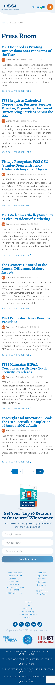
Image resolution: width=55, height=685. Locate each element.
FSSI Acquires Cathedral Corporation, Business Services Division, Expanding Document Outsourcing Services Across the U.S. (27, 108)
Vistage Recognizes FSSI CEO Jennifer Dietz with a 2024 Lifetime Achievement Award (25, 165)
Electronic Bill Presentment (14, 579)
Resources (42, 585)
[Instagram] (27, 624)
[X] (21, 624)
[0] (43, 7)
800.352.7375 (28, 672)
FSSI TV (28, 602)
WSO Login (28, 608)
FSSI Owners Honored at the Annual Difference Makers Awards (24, 268)
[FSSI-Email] (39, 624)
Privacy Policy (28, 611)
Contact (28, 605)
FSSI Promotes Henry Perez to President (26, 320)
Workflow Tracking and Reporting (14, 588)
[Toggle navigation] (32, 7)
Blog (42, 588)
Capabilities (42, 575)
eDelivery (14, 584)
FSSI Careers (42, 591)
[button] (38, 7)
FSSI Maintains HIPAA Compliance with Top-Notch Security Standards (24, 368)
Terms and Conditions (28, 614)
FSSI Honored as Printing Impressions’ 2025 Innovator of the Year (26, 50)
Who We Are (42, 582)
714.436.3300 (28, 654)
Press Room (42, 594)
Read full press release (16, 91)
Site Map (28, 617)
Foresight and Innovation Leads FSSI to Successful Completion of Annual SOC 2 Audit (27, 421)
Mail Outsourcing (14, 575)
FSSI (26, 630)
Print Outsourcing (14, 572)
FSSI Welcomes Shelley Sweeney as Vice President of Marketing (27, 216)
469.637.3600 (28, 664)
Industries (42, 578)
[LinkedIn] (33, 624)
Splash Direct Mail (14, 592)
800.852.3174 (28, 682)
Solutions (42, 572)
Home (5, 23)
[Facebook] (15, 624)
